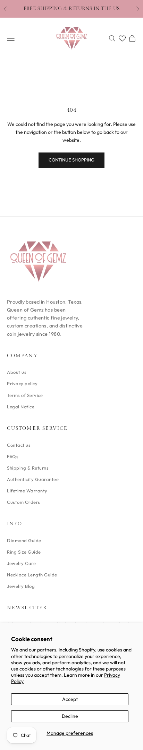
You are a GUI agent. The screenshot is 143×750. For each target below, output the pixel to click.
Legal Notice (20, 406)
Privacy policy (22, 383)
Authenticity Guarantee (33, 479)
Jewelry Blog (21, 586)
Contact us (19, 445)
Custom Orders (23, 502)
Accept (70, 699)
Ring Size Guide (24, 552)
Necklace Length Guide (32, 574)
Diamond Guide (24, 540)
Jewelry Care (21, 563)
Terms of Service (25, 395)
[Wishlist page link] (122, 38)
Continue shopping (71, 160)
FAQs (12, 456)
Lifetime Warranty (27, 490)
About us (16, 372)
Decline (70, 716)
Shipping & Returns (28, 468)
